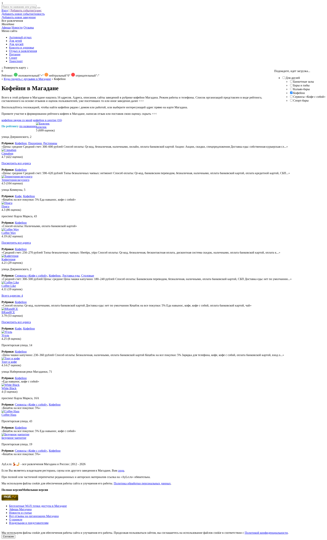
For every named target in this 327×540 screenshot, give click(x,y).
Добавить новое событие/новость (23, 14)
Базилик (41, 127)
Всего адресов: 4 (12, 295)
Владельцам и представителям (28, 522)
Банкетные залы (303, 81)
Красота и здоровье (21, 47)
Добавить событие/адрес (26, 10)
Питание (14, 54)
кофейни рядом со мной (17, 120)
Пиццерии (35, 143)
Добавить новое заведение (19, 17)
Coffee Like (9, 285)
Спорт (13, 57)
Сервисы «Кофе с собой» (309, 96)
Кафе (18, 196)
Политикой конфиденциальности (266, 532)
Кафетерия (8, 259)
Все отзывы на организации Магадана (34, 516)
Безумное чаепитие (14, 437)
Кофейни (299, 93)
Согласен (8, 536)
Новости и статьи (20, 512)
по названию (27, 126)
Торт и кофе (9, 361)
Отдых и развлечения (23, 51)
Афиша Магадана (20, 509)
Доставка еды (71, 275)
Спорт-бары (301, 100)
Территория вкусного (15, 180)
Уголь (5, 335)
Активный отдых (20, 37)
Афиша (6, 27)
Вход (5, 10)
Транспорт (16, 61)
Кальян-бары (301, 89)
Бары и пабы (301, 85)
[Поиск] (38, 7)
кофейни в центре (47, 120)
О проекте (15, 519)
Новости (17, 27)
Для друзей (16, 44)
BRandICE (8, 312)
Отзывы (28, 27)
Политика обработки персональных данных (142, 483)
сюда (121, 470)
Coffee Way (9, 232)
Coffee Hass (9, 414)
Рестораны (50, 143)
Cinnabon (7, 153)
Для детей (15, 40)
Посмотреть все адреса (16, 163)
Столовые (87, 275)
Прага (5, 206)
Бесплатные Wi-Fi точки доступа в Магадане (38, 505)
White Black (9, 388)
